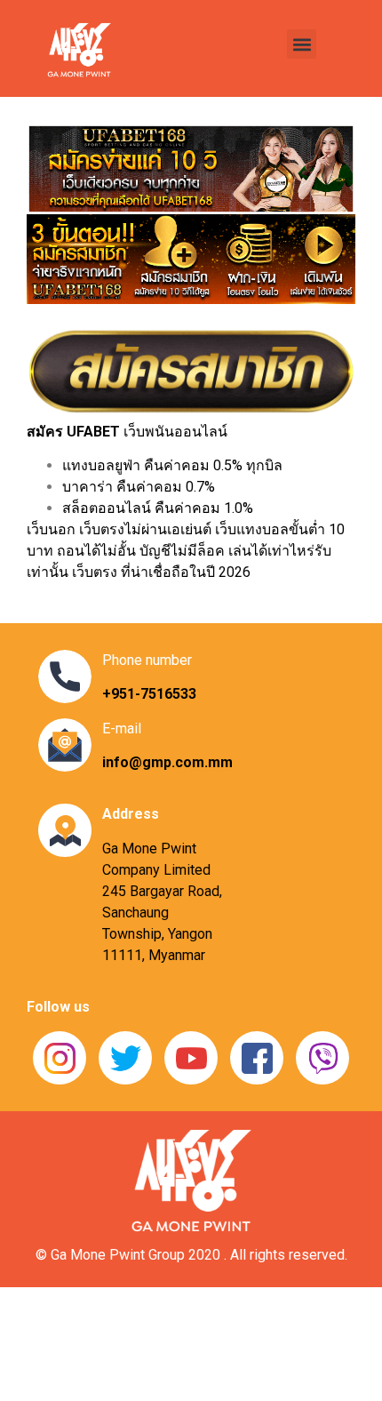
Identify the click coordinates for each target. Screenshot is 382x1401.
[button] (301, 44)
